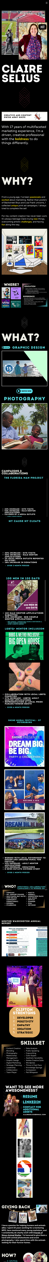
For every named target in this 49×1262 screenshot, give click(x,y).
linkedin (32, 1102)
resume (30, 1096)
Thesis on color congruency (32, 290)
